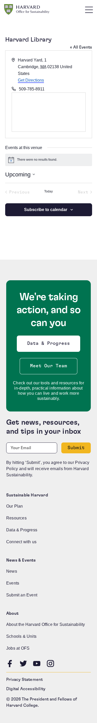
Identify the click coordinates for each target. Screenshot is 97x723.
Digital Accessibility (25, 689)
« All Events (81, 47)
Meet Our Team (48, 366)
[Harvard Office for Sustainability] (26, 9)
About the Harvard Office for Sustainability (45, 624)
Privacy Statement (24, 680)
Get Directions (31, 80)
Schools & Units (21, 636)
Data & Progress (49, 345)
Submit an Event (21, 595)
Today (48, 191)
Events (12, 583)
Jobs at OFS (17, 648)
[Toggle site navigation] (89, 9)
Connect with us (21, 542)
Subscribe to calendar (45, 209)
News (11, 571)
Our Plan (14, 506)
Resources (16, 518)
